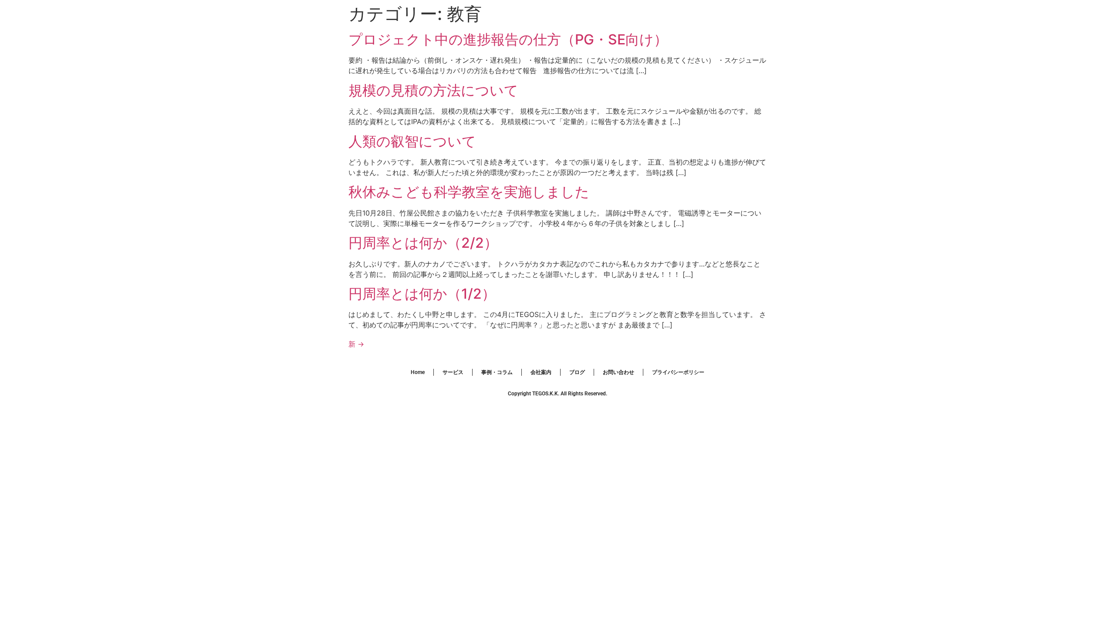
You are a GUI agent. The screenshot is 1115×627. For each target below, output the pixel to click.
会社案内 (540, 372)
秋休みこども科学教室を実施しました (468, 191)
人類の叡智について (412, 141)
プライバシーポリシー (678, 372)
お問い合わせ (618, 372)
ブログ (577, 372)
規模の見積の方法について (433, 90)
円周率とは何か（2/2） (423, 242)
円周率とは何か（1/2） (422, 293)
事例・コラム (497, 372)
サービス (453, 372)
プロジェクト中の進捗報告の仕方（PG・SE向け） (508, 39)
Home (418, 372)
